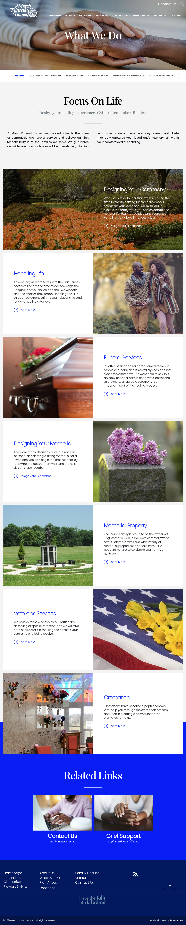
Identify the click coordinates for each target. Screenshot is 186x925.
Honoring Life (29, 273)
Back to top (170, 889)
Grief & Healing (87, 873)
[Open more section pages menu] (178, 76)
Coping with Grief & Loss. (123, 841)
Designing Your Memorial (43, 443)
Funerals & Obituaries (12, 879)
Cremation (116, 697)
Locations (47, 888)
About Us (47, 873)
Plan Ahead (49, 882)
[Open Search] (182, 4)
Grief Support (123, 836)
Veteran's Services (35, 613)
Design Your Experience (126, 225)
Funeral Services (123, 357)
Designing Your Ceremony (135, 189)
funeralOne (176, 920)
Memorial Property (125, 525)
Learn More (27, 309)
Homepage (13, 873)
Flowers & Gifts (15, 886)
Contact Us (62, 836)
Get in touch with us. (62, 841)
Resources (83, 877)
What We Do (50, 877)
